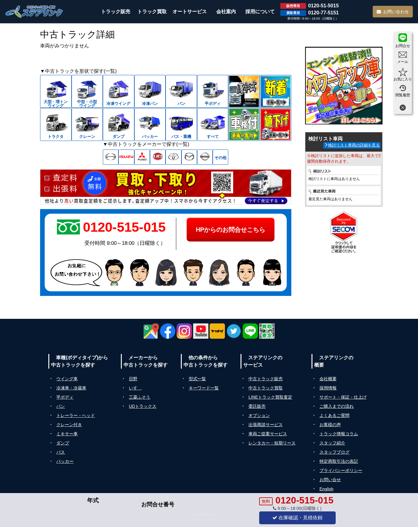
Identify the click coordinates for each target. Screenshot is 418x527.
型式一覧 (197, 378)
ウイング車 (67, 378)
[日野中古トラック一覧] (110, 157)
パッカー (64, 461)
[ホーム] (34, 11)
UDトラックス (142, 406)
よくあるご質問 (334, 415)
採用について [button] (260, 11)
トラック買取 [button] (152, 11)
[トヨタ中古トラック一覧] (173, 157)
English (326, 488)
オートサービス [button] (190, 11)
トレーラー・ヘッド (75, 415)
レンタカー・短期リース (272, 442)
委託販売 (257, 406)
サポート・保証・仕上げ (343, 397)
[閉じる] (403, 108)
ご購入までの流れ (336, 406)
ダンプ (62, 442)
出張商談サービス (265, 424)
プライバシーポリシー (340, 470)
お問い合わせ (396, 11)
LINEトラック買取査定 (270, 397)
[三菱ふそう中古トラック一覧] (142, 157)
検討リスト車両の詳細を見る (354, 145)
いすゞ (135, 387)
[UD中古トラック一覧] (158, 157)
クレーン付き (69, 424)
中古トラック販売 (265, 378)
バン (60, 406)
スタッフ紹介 (332, 442)
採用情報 (328, 387)
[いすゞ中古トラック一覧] (126, 157)
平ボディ (64, 397)
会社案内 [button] (226, 11)
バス (60, 452)
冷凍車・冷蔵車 (71, 387)
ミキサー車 (67, 433)
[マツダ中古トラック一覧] (189, 157)
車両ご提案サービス (267, 433)
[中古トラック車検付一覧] (244, 124)
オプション (259, 415)
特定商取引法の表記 (338, 461)
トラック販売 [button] (115, 11)
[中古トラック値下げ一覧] (275, 124)
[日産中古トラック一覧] (205, 157)
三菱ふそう (139, 397)
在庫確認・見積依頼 (300, 517)
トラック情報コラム (338, 433)
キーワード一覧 (204, 387)
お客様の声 (330, 424)
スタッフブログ (334, 452)
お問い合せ (330, 479)
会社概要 (328, 378)
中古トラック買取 (265, 387)
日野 (133, 378)
